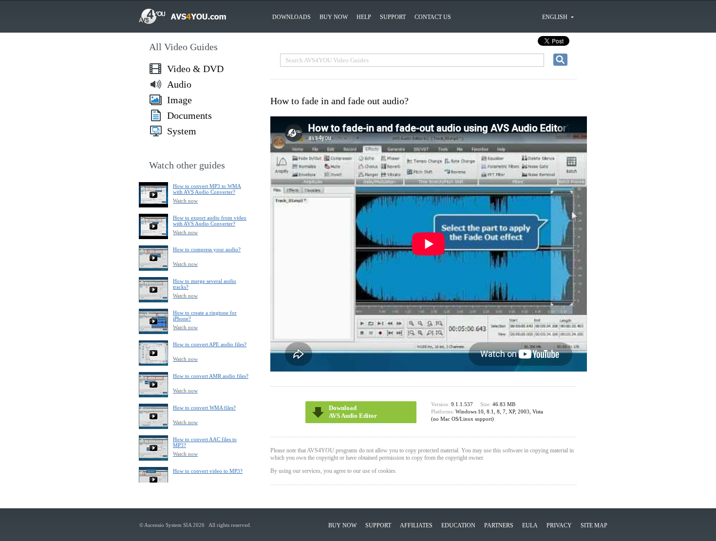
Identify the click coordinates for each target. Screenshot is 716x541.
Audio (179, 84)
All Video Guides (183, 46)
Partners (498, 525)
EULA (530, 525)
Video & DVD (195, 68)
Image (179, 99)
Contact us (433, 17)
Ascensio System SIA (167, 525)
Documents (189, 115)
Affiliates (416, 525)
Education (458, 525)
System (181, 131)
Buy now (334, 17)
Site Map (594, 525)
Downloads (291, 17)
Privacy (559, 525)
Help (364, 17)
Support (393, 17)
